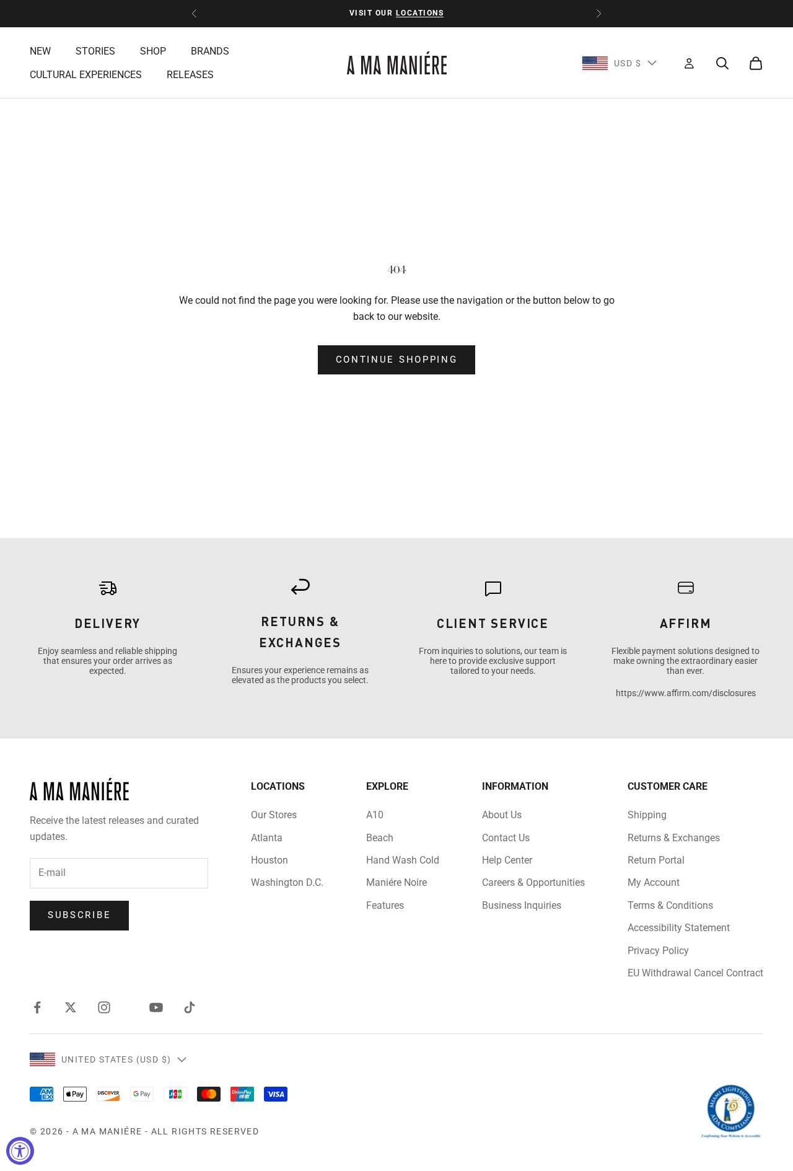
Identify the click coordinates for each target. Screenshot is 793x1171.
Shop (153, 51)
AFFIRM (686, 623)
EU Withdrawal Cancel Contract (695, 973)
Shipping (647, 815)
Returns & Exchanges (674, 838)
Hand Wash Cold (402, 860)
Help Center (507, 860)
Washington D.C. (287, 882)
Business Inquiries (521, 905)
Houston (269, 860)
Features (385, 905)
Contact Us (506, 838)
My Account (654, 882)
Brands (210, 51)
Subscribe (79, 915)
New (40, 51)
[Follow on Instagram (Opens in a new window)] (104, 1007)
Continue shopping (397, 359)
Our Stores (274, 815)
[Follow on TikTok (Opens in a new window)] (189, 1007)
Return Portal (656, 860)
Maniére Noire (396, 882)
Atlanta (267, 838)
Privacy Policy (658, 951)
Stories (95, 51)
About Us (502, 815)
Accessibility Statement (679, 928)
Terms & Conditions (670, 905)
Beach (379, 838)
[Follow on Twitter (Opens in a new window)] (70, 1007)
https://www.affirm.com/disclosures (686, 693)
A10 (374, 815)
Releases (190, 75)
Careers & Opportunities (533, 882)
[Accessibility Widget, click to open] (20, 1151)
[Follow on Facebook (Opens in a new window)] (37, 1007)
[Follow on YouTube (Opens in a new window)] (156, 1007)
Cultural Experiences (86, 75)
